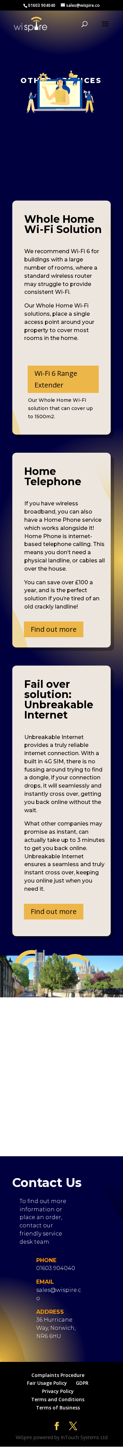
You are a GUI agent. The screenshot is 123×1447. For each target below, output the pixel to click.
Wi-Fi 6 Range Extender (56, 379)
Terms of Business (58, 1407)
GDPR (82, 1383)
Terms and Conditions (57, 1399)
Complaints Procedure (57, 1375)
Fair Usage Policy (47, 1383)
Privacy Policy (58, 1391)
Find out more (54, 629)
